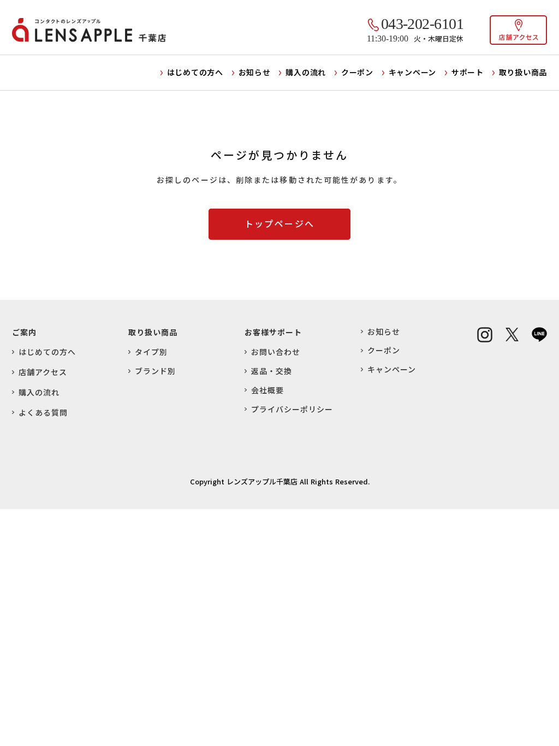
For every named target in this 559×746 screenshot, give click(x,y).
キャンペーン (412, 72)
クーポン (357, 72)
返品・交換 (271, 371)
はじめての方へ (195, 72)
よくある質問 (43, 412)
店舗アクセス (43, 372)
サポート (467, 72)
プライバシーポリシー (292, 409)
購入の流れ (306, 72)
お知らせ (255, 72)
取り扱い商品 (523, 72)
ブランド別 (155, 371)
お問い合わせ (275, 352)
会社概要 (267, 390)
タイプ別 (151, 352)
